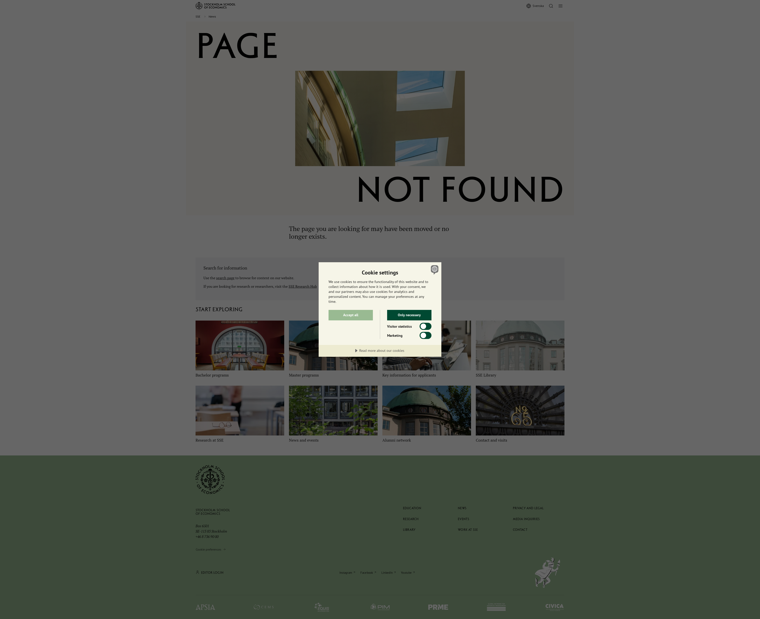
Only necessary (409, 315)
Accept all (350, 315)
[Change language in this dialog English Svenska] (434, 269)
